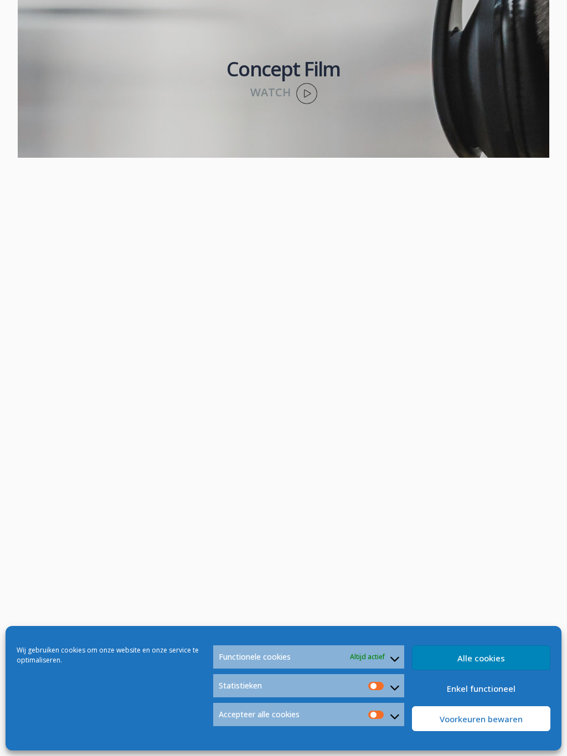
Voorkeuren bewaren (481, 718)
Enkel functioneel (481, 688)
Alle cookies (481, 658)
